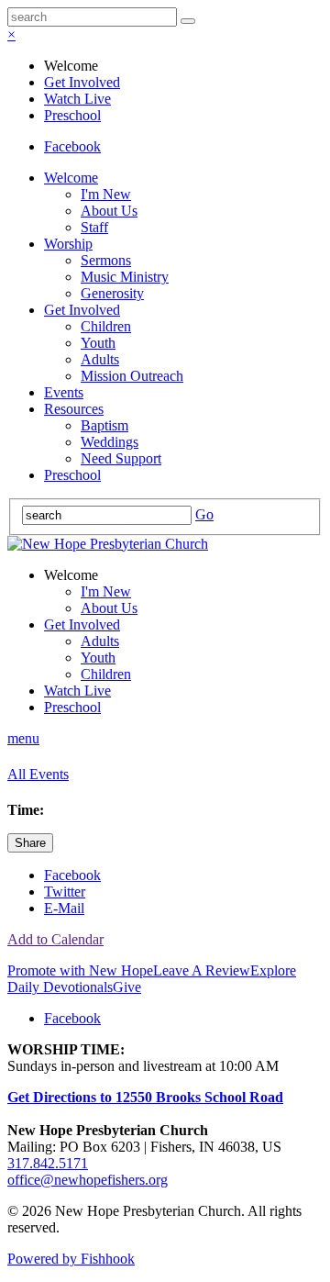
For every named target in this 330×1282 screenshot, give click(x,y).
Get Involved (82, 82)
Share (30, 843)
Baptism (104, 425)
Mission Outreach (132, 376)
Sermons (106, 260)
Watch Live (77, 98)
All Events (38, 774)
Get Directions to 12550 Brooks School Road (145, 1097)
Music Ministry (125, 276)
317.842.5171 (47, 1163)
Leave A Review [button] (201, 970)
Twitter (64, 891)
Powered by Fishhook (71, 1258)
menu (23, 738)
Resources (74, 409)
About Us (109, 210)
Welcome (71, 177)
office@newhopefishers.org (87, 1179)
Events (63, 392)
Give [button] (127, 987)
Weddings (109, 442)
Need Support (121, 458)
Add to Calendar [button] (55, 939)
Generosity (112, 293)
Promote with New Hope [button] (80, 970)
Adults (100, 359)
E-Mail (64, 908)
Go (204, 514)
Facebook (72, 146)
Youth (98, 343)
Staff (94, 227)
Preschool (72, 115)
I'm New (106, 194)
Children (106, 326)
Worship (68, 243)
